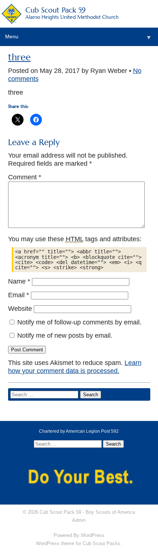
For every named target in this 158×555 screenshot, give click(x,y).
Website (20, 308)
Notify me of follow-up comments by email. (79, 322)
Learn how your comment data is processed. (74, 367)
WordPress (92, 535)
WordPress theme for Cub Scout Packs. (79, 543)
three (19, 57)
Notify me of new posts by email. (64, 335)
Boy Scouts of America (110, 512)
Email (18, 295)
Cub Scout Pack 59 (72, 13)
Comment (24, 177)
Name (19, 281)
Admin (79, 520)
